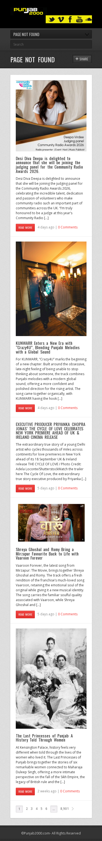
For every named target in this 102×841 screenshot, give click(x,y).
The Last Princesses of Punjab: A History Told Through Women (44, 737)
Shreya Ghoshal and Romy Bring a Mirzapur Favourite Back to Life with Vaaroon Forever (47, 553)
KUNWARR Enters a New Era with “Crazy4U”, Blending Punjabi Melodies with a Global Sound (48, 347)
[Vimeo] (61, 19)
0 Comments (68, 227)
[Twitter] (51, 19)
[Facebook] (70, 19)
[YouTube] (79, 19)
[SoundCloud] (88, 19)
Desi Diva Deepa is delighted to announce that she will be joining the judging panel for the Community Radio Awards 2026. (49, 164)
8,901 (64, 808)
